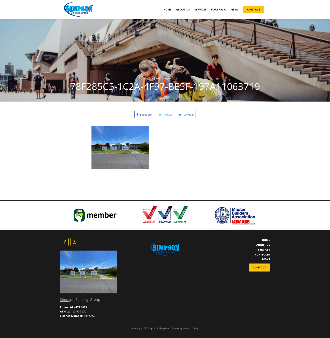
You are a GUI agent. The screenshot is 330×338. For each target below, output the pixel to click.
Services (200, 9)
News (235, 9)
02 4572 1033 (78, 307)
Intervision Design (191, 328)
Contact (253, 9)
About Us (183, 9)
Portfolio (218, 9)
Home (167, 9)
